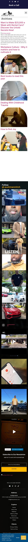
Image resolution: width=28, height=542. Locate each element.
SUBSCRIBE (14, 468)
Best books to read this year (12, 77)
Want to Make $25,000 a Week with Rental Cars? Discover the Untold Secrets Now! (13, 26)
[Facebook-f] (12, 486)
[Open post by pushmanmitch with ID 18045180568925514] (14, 341)
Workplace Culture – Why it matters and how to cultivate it (14, 49)
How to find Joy (8, 129)
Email (3, 462)
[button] (26, 13)
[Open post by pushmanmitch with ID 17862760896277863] (14, 401)
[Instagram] (15, 486)
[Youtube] (9, 486)
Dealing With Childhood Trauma (12, 103)
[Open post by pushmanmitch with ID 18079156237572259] (14, 431)
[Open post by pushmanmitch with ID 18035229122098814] (14, 371)
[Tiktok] (18, 486)
